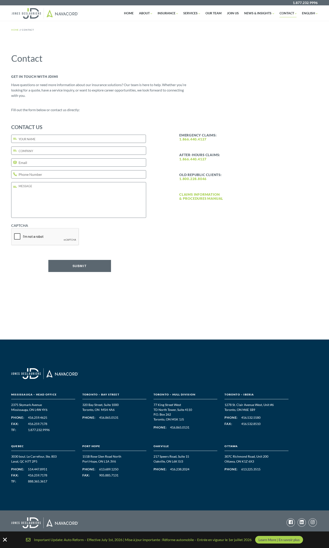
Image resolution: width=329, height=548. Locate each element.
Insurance (166, 13)
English (308, 13)
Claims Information (199, 194)
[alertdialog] (164, 539)
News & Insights (257, 13)
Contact (287, 13)
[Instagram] (312, 522)
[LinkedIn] (301, 522)
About (144, 13)
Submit (80, 266)
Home (129, 13)
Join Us (233, 13)
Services (190, 13)
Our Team (213, 13)
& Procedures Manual (201, 198)
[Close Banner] (5, 539)
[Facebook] (290, 522)
